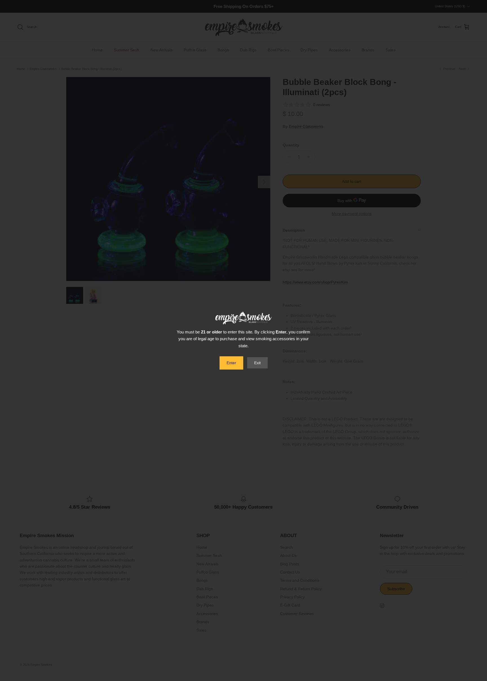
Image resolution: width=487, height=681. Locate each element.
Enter (231, 363)
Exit (257, 363)
